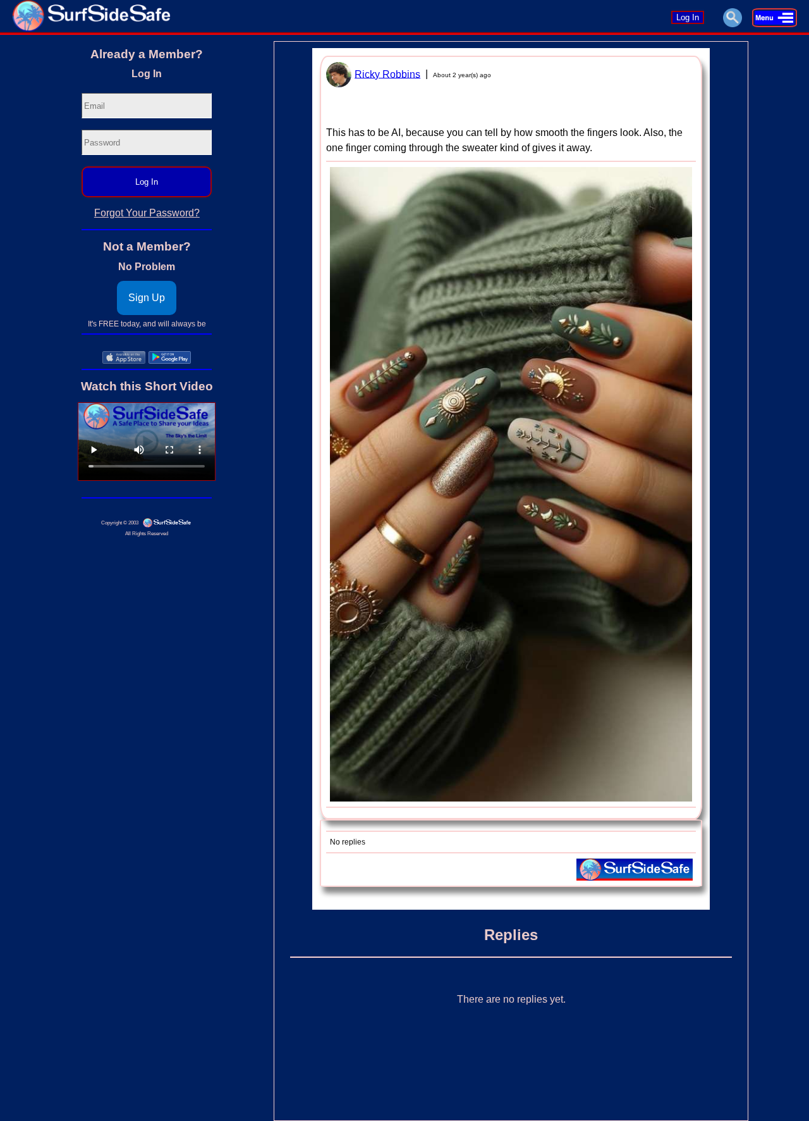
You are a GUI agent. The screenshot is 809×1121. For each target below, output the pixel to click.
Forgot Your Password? (147, 212)
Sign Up (146, 297)
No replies (347, 842)
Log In (687, 17)
